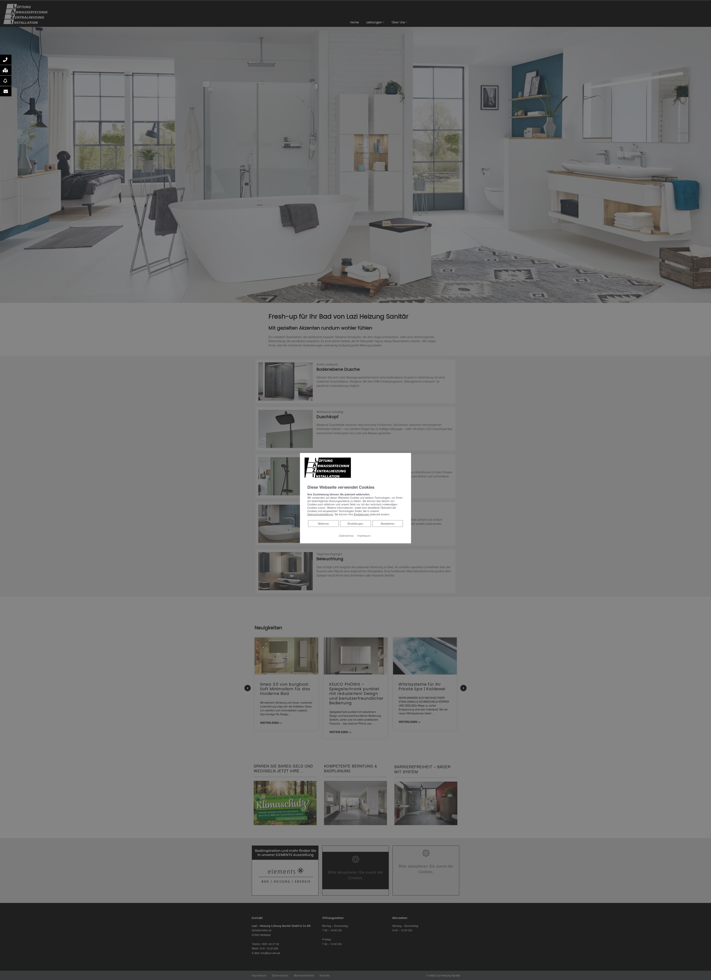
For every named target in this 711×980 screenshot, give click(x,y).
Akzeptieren (388, 523)
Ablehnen (323, 523)
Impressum (363, 535)
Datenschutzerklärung (320, 514)
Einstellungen (355, 523)
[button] (5, 60)
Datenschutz (346, 535)
